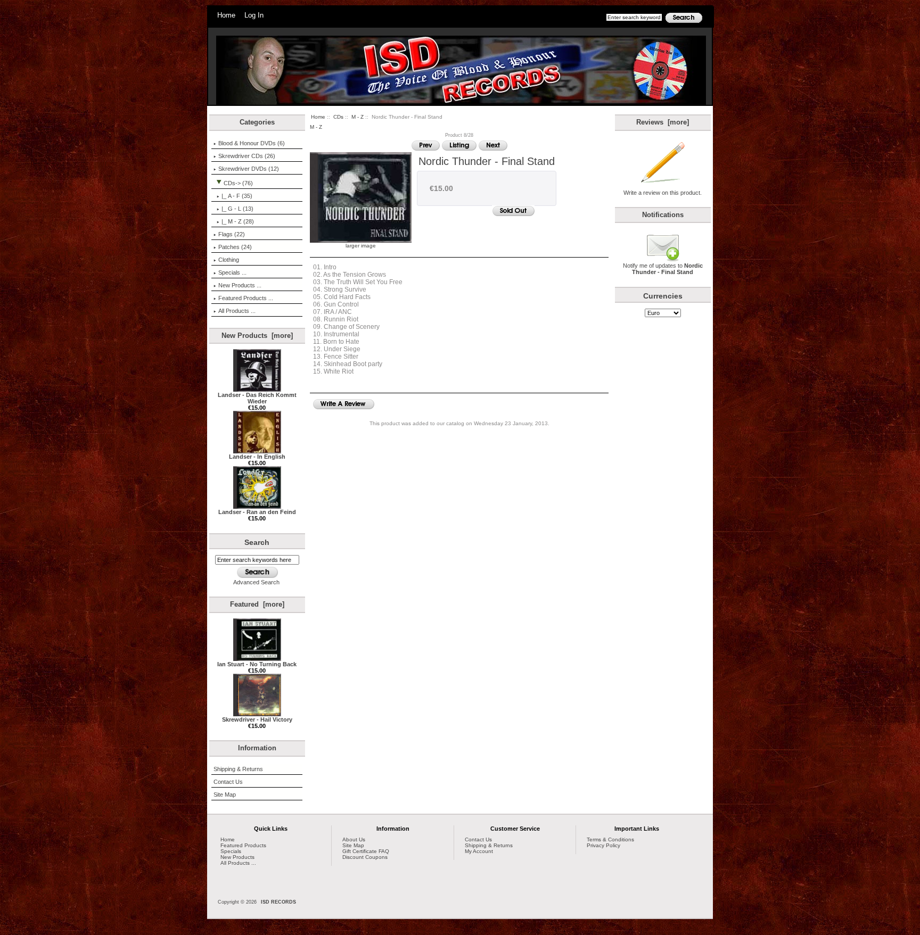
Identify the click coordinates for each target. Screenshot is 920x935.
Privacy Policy (603, 845)
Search (256, 542)
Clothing (228, 259)
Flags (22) (231, 234)
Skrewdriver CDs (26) (246, 156)
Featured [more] (257, 604)
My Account (479, 851)
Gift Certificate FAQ (365, 851)
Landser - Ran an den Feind (257, 512)
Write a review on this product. (662, 192)
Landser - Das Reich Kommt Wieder (257, 398)
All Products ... (237, 311)
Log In (254, 15)
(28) (237, 221)
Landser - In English (257, 456)
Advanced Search (256, 582)
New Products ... (239, 285)
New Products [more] (257, 336)
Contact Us (228, 782)
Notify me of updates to (663, 268)
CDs (338, 117)
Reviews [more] (662, 122)
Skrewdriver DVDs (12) (248, 169)
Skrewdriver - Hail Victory (257, 719)
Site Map (224, 794)
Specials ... (232, 272)
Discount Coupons (365, 857)
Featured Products (243, 845)
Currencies (663, 296)
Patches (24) (235, 247)
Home (226, 15)
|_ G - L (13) (237, 208)
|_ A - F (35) (236, 196)
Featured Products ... (245, 298)
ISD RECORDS (278, 902)
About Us (353, 839)
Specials (230, 851)
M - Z (357, 117)
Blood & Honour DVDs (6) (251, 143)
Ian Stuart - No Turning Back (257, 664)
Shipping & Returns (238, 769)
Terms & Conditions (610, 839)
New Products (237, 857)
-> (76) (238, 183)
